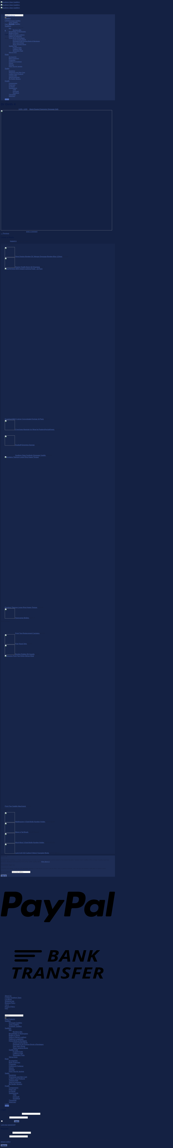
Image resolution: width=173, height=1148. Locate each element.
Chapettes (12, 60)
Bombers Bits (17, 30)
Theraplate (12, 94)
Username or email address (11, 1114)
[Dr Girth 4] (56, 230)
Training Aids (13, 75)
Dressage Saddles (14, 21)
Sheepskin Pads (18, 51)
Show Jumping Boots (19, 44)
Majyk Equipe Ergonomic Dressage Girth (43, 109)
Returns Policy (10, 1003)
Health (7, 81)
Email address (6, 1132)
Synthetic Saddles (14, 24)
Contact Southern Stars (13, 998)
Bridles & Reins (13, 33)
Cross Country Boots (19, 39)
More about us (45, 861)
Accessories (12, 57)
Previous (5, 233)
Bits (10, 28)
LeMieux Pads (17, 49)
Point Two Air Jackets (15, 66)
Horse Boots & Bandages (17, 38)
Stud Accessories (14, 77)
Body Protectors (14, 58)
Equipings (12, 71)
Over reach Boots (18, 43)
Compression (13, 83)
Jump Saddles (13, 22)
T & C (7, 1005)
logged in (13, 241)
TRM (14, 89)
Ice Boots (12, 86)
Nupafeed (16, 93)
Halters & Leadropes (15, 36)
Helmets (11, 65)
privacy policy (5, 1142)
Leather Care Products (16, 74)
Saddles (8, 18)
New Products (10, 16)
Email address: (6, 872)
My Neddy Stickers (15, 79)
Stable (7, 68)
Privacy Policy (10, 1007)
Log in (16, 1121)
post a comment (31, 231)
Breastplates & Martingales (17, 31)
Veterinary (12, 96)
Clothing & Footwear (15, 61)
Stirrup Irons (13, 52)
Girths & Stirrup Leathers (17, 35)
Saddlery (8, 26)
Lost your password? (8, 1125)
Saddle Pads (13, 46)
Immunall (16, 91)
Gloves (11, 63)
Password (5, 1117)
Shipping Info (9, 1001)
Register (4, 1145)
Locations (8, 999)
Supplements (13, 88)
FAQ (6, 1008)
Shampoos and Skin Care (17, 72)
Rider (7, 54)
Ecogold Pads (17, 47)
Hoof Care (12, 85)
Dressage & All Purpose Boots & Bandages (26, 41)
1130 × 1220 (23, 109)
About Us (8, 996)
